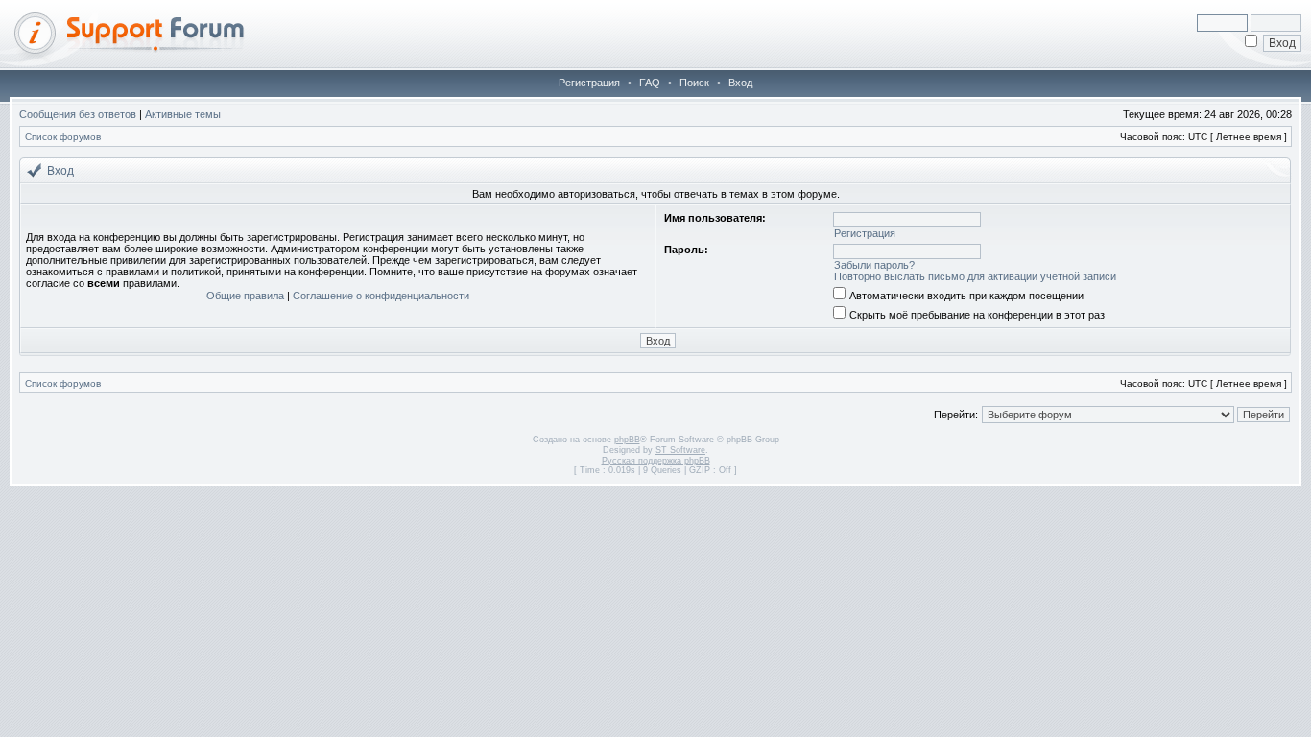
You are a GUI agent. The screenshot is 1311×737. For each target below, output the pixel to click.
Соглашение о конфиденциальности (381, 295)
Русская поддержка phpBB (656, 460)
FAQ (649, 82)
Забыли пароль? (874, 265)
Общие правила (245, 295)
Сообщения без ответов (77, 114)
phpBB (627, 439)
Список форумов (63, 136)
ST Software (680, 450)
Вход (740, 82)
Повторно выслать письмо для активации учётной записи (975, 276)
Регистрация (589, 82)
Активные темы (183, 114)
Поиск (694, 82)
